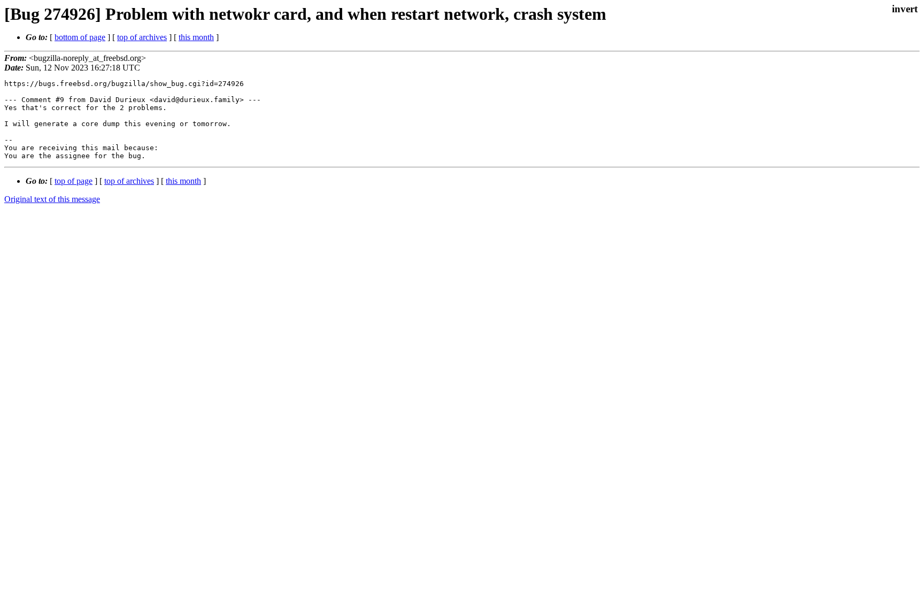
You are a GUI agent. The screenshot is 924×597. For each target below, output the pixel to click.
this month (196, 37)
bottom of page (80, 37)
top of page (74, 180)
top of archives (142, 37)
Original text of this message (52, 199)
